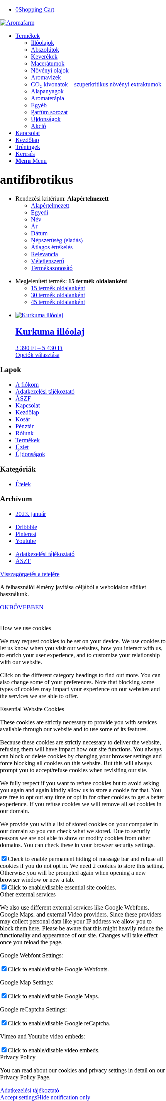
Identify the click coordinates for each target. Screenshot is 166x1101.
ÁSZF (23, 398)
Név (36, 219)
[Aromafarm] (17, 22)
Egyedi (39, 212)
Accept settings (18, 1097)
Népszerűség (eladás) (57, 240)
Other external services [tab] (28, 894)
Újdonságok (30, 454)
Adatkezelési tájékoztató (45, 391)
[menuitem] (90, 81)
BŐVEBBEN (26, 607)
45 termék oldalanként (58, 302)
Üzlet (22, 447)
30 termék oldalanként (58, 295)
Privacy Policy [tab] (18, 1057)
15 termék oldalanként (58, 288)
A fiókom (27, 384)
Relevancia (44, 254)
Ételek (23, 484)
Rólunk (24, 433)
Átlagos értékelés (52, 247)
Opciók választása (37, 355)
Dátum (39, 233)
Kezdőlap (27, 412)
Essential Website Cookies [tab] (32, 709)
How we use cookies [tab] (25, 628)
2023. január (30, 514)
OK (4, 607)
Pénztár (24, 426)
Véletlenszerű (47, 261)
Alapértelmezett (50, 205)
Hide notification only (63, 1097)
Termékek (27, 440)
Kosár (22, 419)
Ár (34, 226)
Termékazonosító (52, 268)
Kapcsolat (27, 405)
